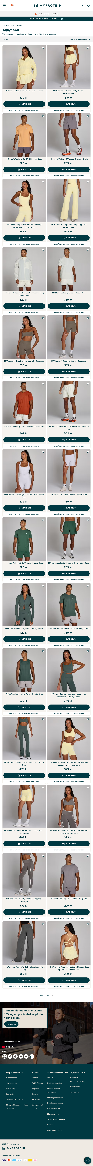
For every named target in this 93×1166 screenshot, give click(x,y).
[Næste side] (52, 995)
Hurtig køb (26, 104)
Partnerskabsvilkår (54, 1108)
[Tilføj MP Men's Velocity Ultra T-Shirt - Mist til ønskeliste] (88, 250)
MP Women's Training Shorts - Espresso (68, 361)
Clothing (11, 25)
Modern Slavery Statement (53, 1090)
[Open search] (13, 5)
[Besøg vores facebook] (10, 1056)
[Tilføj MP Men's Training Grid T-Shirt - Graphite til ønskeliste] (88, 856)
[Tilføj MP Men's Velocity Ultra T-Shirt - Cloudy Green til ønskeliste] (88, 585)
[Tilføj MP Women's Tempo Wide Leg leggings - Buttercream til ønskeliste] (88, 181)
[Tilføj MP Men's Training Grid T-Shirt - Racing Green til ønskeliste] (43, 520)
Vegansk (35, 1089)
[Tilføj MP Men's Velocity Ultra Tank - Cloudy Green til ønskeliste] (43, 651)
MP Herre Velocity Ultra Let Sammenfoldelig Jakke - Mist (24, 294)
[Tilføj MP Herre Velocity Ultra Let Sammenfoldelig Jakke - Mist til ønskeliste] (43, 250)
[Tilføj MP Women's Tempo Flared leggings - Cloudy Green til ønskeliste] (43, 719)
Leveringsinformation (14, 1099)
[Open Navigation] (4, 5)
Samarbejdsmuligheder (56, 1119)
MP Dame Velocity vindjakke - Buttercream (24, 91)
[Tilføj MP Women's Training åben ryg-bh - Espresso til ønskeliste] (43, 318)
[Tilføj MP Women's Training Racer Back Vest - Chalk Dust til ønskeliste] (43, 452)
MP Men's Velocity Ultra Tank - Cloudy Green (24, 694)
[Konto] (83, 5)
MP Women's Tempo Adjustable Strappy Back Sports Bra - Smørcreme (69, 968)
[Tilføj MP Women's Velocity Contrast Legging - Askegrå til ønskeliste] (43, 856)
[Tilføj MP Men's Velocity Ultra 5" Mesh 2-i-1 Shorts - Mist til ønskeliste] (88, 383)
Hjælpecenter (11, 1083)
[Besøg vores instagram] (4, 1056)
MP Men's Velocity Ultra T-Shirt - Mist (68, 293)
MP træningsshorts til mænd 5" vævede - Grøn (68, 563)
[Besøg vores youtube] (21, 1056)
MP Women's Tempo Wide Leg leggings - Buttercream (69, 226)
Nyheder (19, 25)
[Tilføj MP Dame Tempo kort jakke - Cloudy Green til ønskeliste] (43, 585)
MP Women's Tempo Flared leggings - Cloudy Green (24, 763)
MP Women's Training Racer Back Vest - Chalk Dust (24, 496)
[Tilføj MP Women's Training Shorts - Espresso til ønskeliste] (88, 318)
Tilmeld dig (11, 1024)
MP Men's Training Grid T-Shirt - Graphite (69, 899)
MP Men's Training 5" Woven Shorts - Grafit (69, 159)
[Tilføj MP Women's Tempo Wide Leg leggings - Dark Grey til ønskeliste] (43, 924)
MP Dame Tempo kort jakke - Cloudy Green (24, 629)
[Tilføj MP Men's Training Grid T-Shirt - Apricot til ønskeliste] (43, 116)
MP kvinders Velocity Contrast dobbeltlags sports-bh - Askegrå (69, 831)
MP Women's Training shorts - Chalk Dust (69, 495)
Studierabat (75, 1092)
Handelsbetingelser (55, 1103)
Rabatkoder (75, 1087)
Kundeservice (11, 1078)
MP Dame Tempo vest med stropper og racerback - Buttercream (24, 226)
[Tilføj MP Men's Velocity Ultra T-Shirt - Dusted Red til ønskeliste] (43, 383)
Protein (35, 1078)
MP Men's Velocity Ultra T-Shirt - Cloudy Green (69, 629)
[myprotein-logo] (47, 5)
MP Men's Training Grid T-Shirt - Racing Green (24, 563)
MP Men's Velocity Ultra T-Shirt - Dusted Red (24, 426)
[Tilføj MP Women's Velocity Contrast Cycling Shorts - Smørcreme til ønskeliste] (43, 787)
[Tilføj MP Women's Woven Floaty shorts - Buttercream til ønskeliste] (88, 48)
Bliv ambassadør (53, 1114)
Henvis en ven (77, 1079)
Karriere (50, 1125)
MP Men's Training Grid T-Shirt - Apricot (24, 159)
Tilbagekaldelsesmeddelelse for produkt (17, 1106)
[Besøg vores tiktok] (15, 1056)
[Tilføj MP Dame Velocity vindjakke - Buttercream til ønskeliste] (43, 48)
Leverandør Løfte (54, 1130)
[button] (88, 1160)
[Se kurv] (89, 5)
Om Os (50, 1078)
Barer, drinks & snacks (37, 1106)
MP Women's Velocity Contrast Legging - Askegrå (24, 900)
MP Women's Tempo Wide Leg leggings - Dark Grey (24, 968)
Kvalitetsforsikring (54, 1083)
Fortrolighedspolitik (55, 1098)
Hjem (5, 25)
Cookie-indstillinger (11, 1041)
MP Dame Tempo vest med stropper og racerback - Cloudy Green (68, 695)
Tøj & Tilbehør (37, 1083)
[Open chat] (31, 1056)
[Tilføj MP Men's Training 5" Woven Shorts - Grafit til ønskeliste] (88, 116)
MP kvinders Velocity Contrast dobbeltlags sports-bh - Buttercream (69, 763)
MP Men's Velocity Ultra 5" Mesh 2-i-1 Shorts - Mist (69, 428)
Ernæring (35, 1094)
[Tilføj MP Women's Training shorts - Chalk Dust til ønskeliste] (88, 452)
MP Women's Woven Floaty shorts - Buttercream (68, 92)
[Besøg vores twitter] (26, 1056)
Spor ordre (10, 1094)
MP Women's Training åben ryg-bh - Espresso (24, 361)
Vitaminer (36, 1099)
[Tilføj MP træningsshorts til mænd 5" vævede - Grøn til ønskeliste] (88, 520)
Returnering (10, 1089)
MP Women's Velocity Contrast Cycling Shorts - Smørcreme (24, 831)
